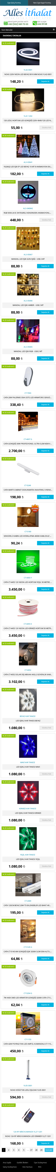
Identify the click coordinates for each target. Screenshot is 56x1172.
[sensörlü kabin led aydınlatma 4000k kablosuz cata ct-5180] (28, 515)
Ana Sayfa (7, 1162)
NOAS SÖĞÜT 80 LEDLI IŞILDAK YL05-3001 (28, 1090)
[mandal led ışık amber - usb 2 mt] (28, 284)
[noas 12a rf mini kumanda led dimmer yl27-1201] (28, 1115)
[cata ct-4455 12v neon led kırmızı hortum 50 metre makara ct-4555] (28, 607)
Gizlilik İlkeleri (22, 1162)
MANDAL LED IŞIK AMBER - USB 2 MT (28, 305)
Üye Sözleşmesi (40, 1162)
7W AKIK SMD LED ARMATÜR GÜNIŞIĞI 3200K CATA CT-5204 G (29, 998)
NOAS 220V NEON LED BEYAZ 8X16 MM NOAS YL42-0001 (28, 74)
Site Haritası (27, 1167)
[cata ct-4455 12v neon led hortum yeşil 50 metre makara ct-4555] (28, 561)
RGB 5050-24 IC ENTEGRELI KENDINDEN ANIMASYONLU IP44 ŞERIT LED (29, 213)
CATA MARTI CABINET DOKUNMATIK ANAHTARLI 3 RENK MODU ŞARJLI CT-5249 (29, 490)
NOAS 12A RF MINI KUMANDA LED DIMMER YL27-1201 (28, 1136)
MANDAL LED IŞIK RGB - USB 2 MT (28, 351)
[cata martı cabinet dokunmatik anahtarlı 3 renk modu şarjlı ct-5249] (28, 469)
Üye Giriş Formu (14, 3)
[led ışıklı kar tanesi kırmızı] (28, 792)
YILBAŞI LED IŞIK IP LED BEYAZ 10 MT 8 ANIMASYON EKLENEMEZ (29, 166)
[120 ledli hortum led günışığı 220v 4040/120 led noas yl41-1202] (28, 99)
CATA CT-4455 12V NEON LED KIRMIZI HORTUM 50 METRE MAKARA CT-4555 (29, 628)
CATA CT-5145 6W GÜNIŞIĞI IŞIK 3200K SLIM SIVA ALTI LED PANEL (29, 951)
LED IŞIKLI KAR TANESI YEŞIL (28, 859)
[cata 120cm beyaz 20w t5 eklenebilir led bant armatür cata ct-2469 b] (28, 884)
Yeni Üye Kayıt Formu (42, 3)
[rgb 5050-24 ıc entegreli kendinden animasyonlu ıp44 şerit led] (28, 192)
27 (31, 1150)
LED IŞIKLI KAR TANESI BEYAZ (28, 720)
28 (36, 1150)
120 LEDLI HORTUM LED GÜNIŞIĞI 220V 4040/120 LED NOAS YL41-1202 (29, 120)
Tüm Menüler (7, 30)
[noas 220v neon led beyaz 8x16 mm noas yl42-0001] (28, 53)
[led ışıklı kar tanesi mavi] (28, 746)
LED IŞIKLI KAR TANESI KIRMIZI (28, 813)
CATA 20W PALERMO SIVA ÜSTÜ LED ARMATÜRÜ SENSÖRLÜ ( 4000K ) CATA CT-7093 (29, 397)
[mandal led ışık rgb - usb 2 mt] (28, 330)
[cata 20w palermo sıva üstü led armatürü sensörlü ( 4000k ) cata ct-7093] (28, 376)
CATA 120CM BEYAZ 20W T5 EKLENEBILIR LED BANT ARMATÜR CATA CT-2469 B (29, 905)
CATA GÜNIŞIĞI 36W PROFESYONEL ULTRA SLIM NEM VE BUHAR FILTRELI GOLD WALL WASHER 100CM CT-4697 (29, 443)
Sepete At (45, 81)
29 (41, 1150)
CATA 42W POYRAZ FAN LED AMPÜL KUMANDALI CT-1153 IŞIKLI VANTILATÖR (29, 1044)
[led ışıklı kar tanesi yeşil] (28, 838)
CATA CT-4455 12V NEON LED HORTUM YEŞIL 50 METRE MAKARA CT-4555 (29, 582)
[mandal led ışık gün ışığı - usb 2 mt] (28, 238)
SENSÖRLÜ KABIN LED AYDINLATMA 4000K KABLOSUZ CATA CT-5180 (29, 536)
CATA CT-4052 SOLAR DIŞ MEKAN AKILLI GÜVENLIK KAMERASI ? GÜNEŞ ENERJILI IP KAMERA (29, 674)
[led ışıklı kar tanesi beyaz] (28, 700)
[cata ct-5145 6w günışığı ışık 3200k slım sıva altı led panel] (28, 931)
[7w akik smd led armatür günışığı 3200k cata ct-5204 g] (28, 977)
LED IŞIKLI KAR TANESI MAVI (28, 767)
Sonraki (49, 1150)
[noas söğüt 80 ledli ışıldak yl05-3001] (28, 1069)
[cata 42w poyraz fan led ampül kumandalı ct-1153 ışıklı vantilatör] (28, 1023)
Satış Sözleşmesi (10, 1167)
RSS (39, 1167)
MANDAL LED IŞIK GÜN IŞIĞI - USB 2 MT (28, 259)
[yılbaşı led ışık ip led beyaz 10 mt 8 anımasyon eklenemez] (28, 146)
